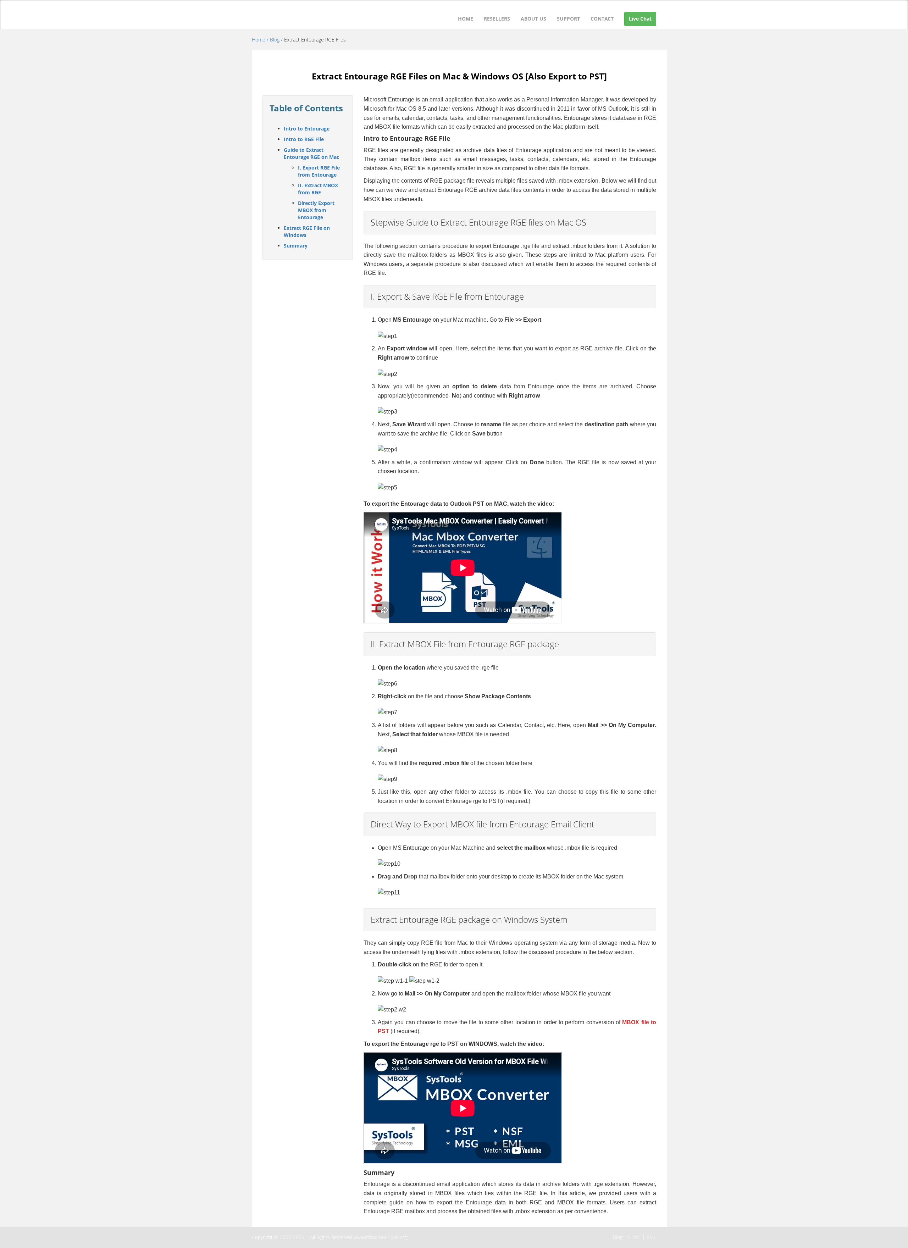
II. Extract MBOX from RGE (318, 189)
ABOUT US (533, 18)
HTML (634, 1237)
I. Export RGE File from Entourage (319, 171)
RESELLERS (497, 18)
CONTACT (602, 18)
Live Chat (640, 18)
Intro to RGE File (304, 139)
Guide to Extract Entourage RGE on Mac (311, 153)
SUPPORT (568, 18)
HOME (465, 18)
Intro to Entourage (307, 128)
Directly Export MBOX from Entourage (316, 210)
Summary (296, 245)
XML (651, 1237)
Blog (617, 1237)
